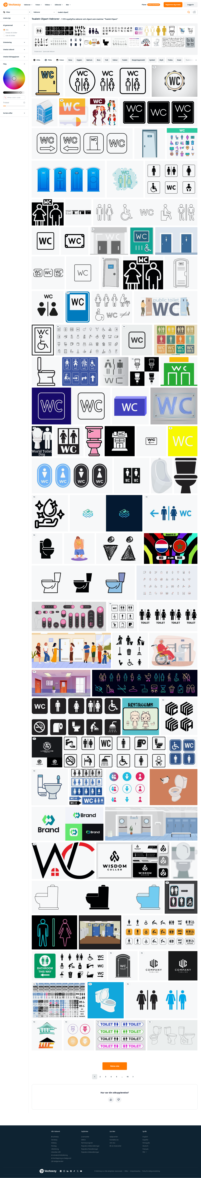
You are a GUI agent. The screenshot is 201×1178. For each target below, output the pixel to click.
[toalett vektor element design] (130, 406)
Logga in (190, 5)
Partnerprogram (87, 1143)
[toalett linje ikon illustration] (46, 371)
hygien (79, 60)
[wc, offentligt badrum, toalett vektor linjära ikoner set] (182, 143)
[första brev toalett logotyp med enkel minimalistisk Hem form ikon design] (63, 860)
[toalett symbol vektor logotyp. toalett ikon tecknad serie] (144, 371)
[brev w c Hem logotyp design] (47, 1035)
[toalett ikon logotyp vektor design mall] (68, 441)
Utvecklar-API (56, 1152)
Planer (144, 5)
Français (145, 1149)
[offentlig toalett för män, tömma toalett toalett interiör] (100, 932)
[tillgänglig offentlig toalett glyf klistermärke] (142, 241)
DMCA (83, 1140)
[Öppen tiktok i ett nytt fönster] (74, 1171)
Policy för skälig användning (151, 1171)
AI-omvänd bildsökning (59, 1155)
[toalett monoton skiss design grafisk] (184, 860)
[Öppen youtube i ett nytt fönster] (81, 1171)
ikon (98, 60)
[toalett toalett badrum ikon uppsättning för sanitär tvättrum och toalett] (97, 897)
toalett (124, 60)
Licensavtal (85, 1137)
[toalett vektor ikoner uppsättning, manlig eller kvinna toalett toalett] (181, 897)
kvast (179, 60)
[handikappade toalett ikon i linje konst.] (43, 340)
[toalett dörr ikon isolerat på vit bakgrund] (131, 475)
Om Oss (112, 1143)
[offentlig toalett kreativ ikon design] (109, 241)
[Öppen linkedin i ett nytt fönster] (67, 1171)
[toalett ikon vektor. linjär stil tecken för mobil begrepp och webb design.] (137, 340)
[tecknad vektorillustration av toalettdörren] (111, 272)
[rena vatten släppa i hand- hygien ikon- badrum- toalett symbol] (50, 513)
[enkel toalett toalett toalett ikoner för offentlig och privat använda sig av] (171, 179)
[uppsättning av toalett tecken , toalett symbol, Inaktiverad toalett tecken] (122, 616)
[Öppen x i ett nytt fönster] (78, 1171)
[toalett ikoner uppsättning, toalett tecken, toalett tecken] (161, 1000)
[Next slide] (194, 60)
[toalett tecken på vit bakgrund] (182, 441)
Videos (47, 5)
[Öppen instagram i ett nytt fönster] (64, 1171)
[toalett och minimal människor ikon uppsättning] (127, 787)
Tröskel (6, 102)
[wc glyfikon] (143, 272)
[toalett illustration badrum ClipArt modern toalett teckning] (106, 1000)
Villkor (126, 1171)
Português (146, 1143)
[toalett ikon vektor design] (151, 441)
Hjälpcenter (114, 1137)
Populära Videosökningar (90, 1152)
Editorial (58, 5)
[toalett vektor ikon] (94, 441)
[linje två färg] (178, 371)
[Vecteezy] (12, 5)
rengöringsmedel (138, 60)
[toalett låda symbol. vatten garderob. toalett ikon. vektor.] (45, 241)
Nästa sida (114, 1066)
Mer (67, 5)
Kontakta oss (114, 1140)
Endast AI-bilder (11, 33)
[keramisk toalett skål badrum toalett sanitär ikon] (47, 548)
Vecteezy (54, 1140)
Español (145, 1140)
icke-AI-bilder (10, 36)
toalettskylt (190, 60)
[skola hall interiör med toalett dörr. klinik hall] (61, 683)
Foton (38, 5)
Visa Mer (190, 42)
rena (70, 60)
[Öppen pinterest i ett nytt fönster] (71, 1171)
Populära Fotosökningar (89, 1149)
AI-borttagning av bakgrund (61, 1158)
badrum (89, 60)
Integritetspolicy (135, 1171)
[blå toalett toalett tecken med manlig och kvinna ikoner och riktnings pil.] (170, 513)
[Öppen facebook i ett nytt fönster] (61, 1171)
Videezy (54, 1143)
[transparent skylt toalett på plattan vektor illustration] (173, 406)
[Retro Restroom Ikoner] (175, 340)
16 (127, 1077)
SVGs (38, 60)
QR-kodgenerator (57, 1161)
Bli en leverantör (115, 1146)
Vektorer (27, 5)
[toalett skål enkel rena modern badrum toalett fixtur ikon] (50, 787)
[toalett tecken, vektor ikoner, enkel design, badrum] (114, 371)
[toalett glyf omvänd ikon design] (120, 441)
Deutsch (145, 1146)
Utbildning (55, 1149)
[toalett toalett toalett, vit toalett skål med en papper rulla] (173, 787)
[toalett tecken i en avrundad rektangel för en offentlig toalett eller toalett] (74, 241)
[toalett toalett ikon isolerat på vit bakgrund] (123, 965)
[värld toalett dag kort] (42, 441)
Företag (54, 1146)
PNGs (50, 60)
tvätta (170, 60)
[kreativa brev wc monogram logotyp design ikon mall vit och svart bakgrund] (168, 965)
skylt (161, 60)
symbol (152, 60)
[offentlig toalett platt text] (165, 307)
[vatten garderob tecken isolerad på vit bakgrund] (77, 307)
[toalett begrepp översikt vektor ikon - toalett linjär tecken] (82, 272)
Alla (7, 30)
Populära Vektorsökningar (90, 1146)
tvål (106, 60)
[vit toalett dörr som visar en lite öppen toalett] (149, 143)
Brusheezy (55, 1137)
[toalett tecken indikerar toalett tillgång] (47, 81)
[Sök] (188, 12)
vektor (115, 60)
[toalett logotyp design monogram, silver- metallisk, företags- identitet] (47, 752)
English (145, 1137)
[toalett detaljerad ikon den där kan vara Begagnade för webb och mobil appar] (48, 212)
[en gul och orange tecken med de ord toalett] (73, 112)
